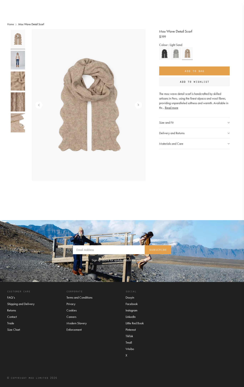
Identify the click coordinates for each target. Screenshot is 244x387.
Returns (11, 310)
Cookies (71, 310)
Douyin (130, 297)
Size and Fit (166, 122)
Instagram (131, 310)
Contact (12, 317)
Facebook (132, 304)
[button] (136, 105)
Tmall (129, 342)
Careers (71, 317)
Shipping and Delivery (20, 304)
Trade (10, 323)
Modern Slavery (76, 323)
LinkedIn (131, 317)
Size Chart (13, 330)
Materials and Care (171, 144)
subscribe (158, 249)
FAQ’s (11, 297)
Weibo (130, 349)
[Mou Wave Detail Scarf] (164, 53)
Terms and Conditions (79, 297)
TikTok (129, 336)
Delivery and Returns (172, 133)
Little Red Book (135, 323)
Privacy (70, 304)
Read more (171, 108)
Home (10, 24)
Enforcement (74, 330)
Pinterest (131, 330)
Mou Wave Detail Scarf (31, 24)
